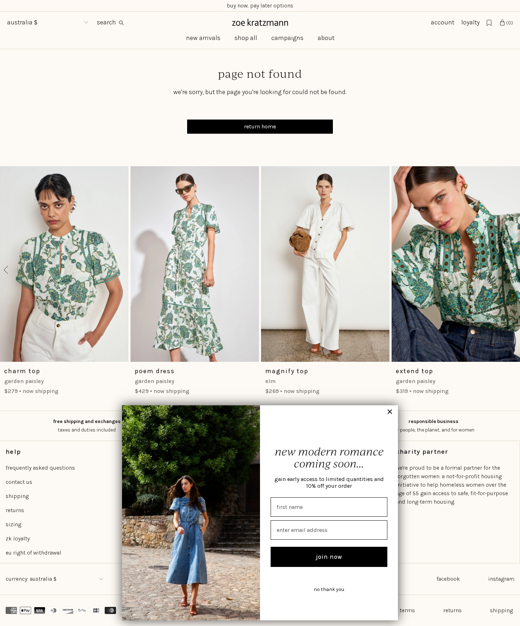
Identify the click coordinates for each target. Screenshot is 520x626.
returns (15, 510)
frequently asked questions (40, 467)
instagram (501, 578)
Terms (407, 610)
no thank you (329, 589)
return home (260, 126)
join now (329, 556)
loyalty (470, 22)
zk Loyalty (18, 538)
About (326, 38)
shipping (17, 496)
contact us (19, 482)
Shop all (246, 38)
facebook (448, 578)
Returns (452, 610)
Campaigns (287, 38)
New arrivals (203, 38)
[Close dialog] (389, 411)
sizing (13, 524)
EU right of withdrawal (33, 552)
